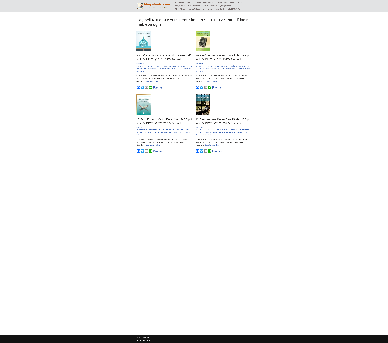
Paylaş (158, 87)
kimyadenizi (140, 63)
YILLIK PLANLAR (236, 3)
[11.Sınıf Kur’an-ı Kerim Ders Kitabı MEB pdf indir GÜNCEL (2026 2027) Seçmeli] (164, 104)
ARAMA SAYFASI (234, 9)
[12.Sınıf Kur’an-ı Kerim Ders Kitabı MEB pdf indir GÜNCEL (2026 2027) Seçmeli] (224, 104)
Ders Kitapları (222, 3)
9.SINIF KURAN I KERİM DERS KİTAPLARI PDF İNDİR (153, 66)
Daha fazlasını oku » (153, 81)
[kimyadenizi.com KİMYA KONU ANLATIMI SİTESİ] (154, 6)
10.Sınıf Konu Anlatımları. (205, 3)
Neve (138, 338)
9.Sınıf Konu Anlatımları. (184, 3)
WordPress (145, 338)
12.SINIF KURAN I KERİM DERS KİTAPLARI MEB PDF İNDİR (215, 130)
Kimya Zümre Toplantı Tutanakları (187, 6)
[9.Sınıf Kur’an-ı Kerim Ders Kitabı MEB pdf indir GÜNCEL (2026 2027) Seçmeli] (164, 41)
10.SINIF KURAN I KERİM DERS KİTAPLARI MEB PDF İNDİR (215, 66)
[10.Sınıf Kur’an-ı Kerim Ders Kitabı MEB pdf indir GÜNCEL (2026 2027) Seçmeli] (224, 41)
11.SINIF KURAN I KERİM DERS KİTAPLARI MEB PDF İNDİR (156, 130)
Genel (149, 68)
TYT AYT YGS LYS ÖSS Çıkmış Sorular (217, 6)
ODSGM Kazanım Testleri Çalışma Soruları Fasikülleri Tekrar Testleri (200, 9)
